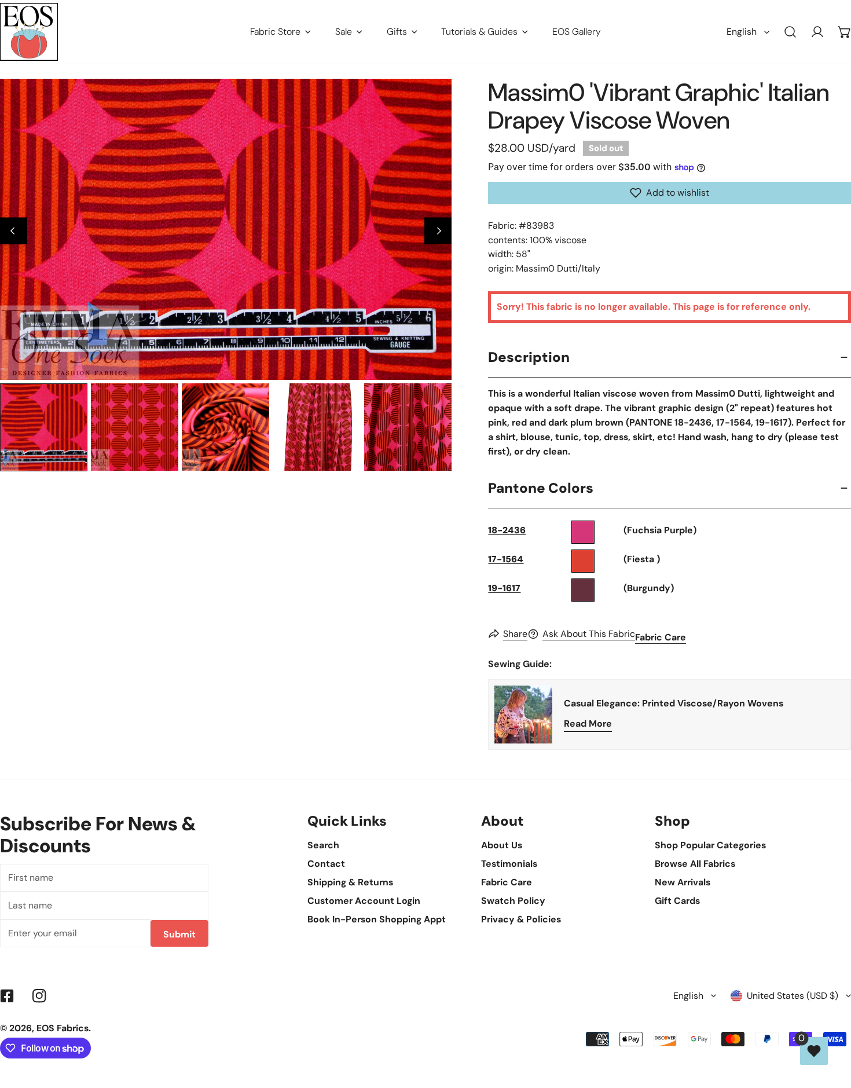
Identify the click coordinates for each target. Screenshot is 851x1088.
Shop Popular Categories (710, 845)
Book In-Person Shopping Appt (376, 919)
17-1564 (505, 559)
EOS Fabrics (62, 1028)
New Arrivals (682, 882)
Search (323, 845)
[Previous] (13, 231)
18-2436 (507, 530)
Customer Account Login (363, 901)
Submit (179, 934)
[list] (226, 229)
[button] (669, 193)
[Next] (438, 231)
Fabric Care (660, 637)
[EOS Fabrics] (29, 32)
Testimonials (509, 864)
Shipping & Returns (350, 882)
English (742, 31)
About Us (501, 845)
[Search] (790, 32)
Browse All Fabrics (695, 864)
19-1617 (504, 588)
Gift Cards (677, 901)
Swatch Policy (513, 901)
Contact (326, 864)
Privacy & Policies (521, 919)
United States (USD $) (792, 996)
